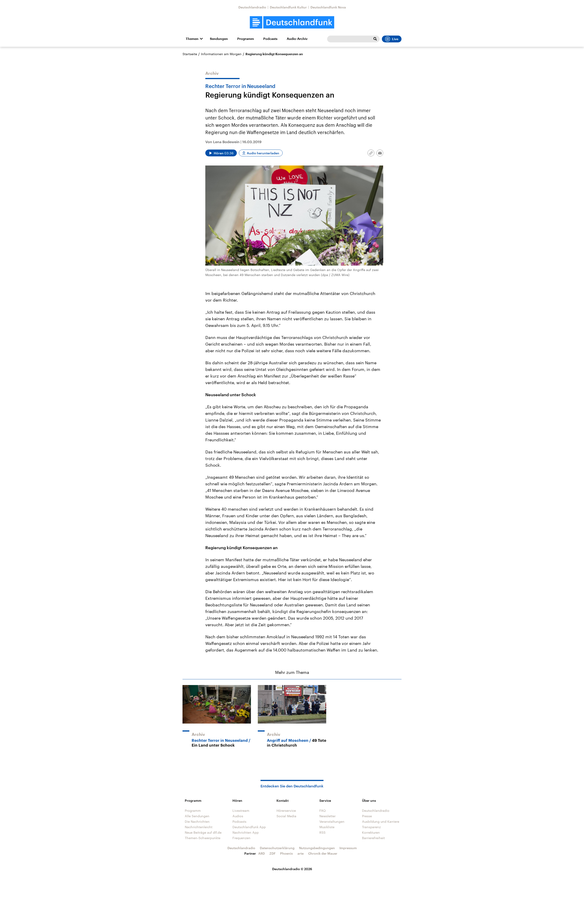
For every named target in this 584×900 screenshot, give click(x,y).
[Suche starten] (375, 39)
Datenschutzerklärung (277, 848)
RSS (322, 832)
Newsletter (327, 816)
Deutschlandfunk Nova (328, 7)
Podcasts (270, 38)
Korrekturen (371, 832)
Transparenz (371, 827)
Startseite (189, 54)
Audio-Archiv (297, 38)
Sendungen (219, 38)
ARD (261, 853)
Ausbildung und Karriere (380, 821)
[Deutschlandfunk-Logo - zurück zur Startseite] (292, 22)
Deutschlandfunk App (249, 827)
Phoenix (286, 853)
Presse (367, 816)
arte (300, 853)
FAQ (322, 810)
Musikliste (326, 827)
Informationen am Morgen (221, 54)
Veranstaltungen (331, 821)
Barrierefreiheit (373, 838)
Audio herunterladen (263, 153)
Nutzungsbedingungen (317, 848)
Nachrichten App (245, 832)
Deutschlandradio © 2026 (292, 869)
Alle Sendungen (197, 816)
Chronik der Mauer (322, 853)
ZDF (272, 853)
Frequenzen (241, 838)
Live (395, 39)
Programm (245, 38)
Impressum (348, 848)
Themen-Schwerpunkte (202, 838)
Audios (237, 816)
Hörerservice (286, 810)
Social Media (286, 816)
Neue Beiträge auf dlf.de (203, 832)
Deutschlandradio (252, 7)
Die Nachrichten (197, 821)
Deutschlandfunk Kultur (288, 7)
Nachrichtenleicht (198, 827)
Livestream (240, 810)
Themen (192, 38)
